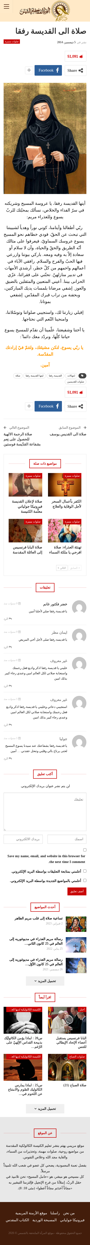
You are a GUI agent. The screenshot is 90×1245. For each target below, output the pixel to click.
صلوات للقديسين (75, 381)
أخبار (82, 1009)
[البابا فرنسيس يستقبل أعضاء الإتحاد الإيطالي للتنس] (67, 1020)
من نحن (69, 1213)
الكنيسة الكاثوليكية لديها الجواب (24, 1009)
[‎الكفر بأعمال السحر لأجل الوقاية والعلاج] (65, 485)
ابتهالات (71, 375)
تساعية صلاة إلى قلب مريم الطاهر (39, 918)
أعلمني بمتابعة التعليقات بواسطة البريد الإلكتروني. (46, 871)
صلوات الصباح (77, 1056)
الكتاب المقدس (17, 1220)
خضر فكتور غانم (55, 604)
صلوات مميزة (11, 41)
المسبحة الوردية (44, 1220)
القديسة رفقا (55, 375)
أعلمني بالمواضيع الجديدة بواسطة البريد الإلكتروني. (45, 881)
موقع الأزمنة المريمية (31, 1213)
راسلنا (55, 1213)
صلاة (18, 375)
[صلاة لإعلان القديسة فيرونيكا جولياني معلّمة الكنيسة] (25, 485)
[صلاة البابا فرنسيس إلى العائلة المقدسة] (25, 530)
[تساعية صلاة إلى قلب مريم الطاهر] (76, 924)
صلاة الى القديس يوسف (68, 434)
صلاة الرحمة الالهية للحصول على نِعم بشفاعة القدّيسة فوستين (22, 439)
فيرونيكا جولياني (72, 1220)
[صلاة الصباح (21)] (67, 1067)
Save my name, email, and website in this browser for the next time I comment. (46, 859)
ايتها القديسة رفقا (34, 375)
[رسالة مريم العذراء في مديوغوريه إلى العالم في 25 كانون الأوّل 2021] (76, 965)
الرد (6, 618)
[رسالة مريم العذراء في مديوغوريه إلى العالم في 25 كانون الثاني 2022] (76, 945)
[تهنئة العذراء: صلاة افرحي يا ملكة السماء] (65, 530)
